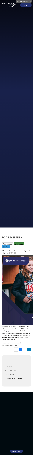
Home (4, 234)
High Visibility (16, 451)
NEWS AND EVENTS (14, 234)
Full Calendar (8, 244)
